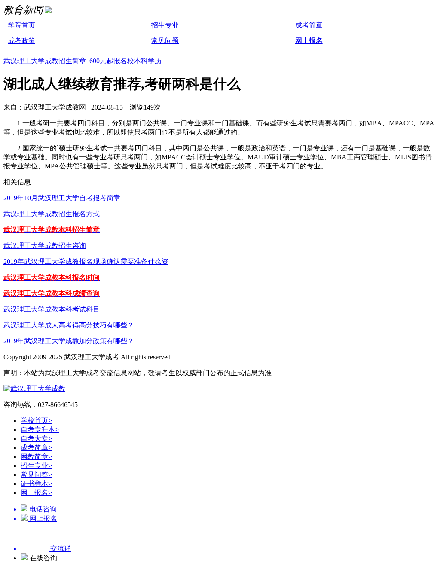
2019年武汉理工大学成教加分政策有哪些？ (68, 341)
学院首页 (21, 25)
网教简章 (36, 456)
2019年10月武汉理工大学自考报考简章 (61, 198)
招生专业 (165, 25)
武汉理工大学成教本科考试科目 (51, 309)
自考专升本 (40, 429)
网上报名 (309, 40)
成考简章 (309, 25)
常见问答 (36, 474)
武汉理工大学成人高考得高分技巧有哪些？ (68, 325)
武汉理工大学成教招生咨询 (44, 245)
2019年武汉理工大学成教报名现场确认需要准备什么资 (85, 261)
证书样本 (36, 483)
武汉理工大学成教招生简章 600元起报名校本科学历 (82, 60)
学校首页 (36, 420)
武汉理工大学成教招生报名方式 (51, 213)
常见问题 (165, 40)
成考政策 (21, 40)
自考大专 (36, 438)
